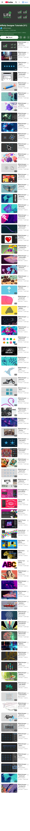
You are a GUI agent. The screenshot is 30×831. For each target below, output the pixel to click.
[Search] (16, 2)
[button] (15, 14)
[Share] (24, 37)
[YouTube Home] (9, 2)
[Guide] (2, 2)
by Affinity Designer (7, 28)
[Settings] (19, 2)
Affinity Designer (21, 45)
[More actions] (28, 37)
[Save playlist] (20, 37)
